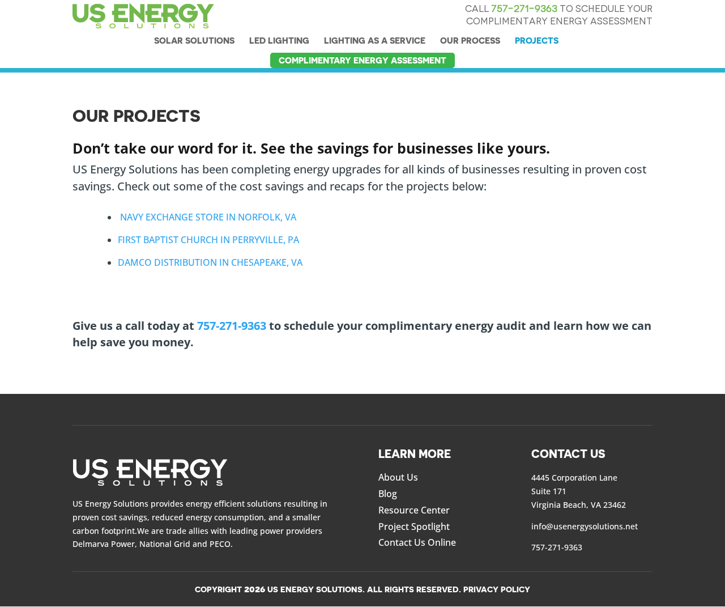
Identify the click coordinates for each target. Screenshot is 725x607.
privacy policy (496, 589)
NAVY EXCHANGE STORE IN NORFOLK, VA (207, 217)
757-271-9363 (524, 8)
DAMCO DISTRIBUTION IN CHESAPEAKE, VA (210, 262)
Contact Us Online (417, 542)
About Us (398, 477)
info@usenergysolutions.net (584, 526)
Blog (387, 493)
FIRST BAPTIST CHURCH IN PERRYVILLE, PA (208, 240)
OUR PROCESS (470, 40)
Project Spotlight (414, 526)
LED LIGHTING (279, 40)
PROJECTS (536, 40)
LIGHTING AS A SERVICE (374, 40)
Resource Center (414, 510)
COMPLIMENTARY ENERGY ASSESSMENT (362, 60)
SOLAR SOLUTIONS (194, 40)
